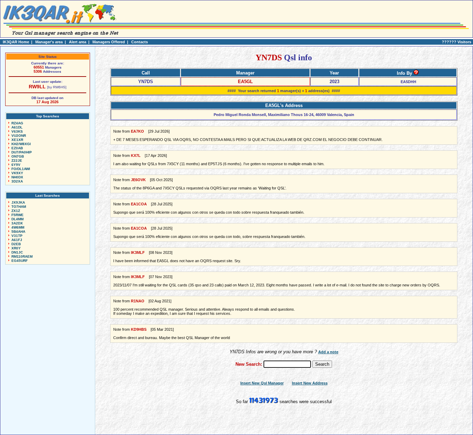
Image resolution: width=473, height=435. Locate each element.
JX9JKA (18, 202)
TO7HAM (18, 206)
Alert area (77, 42)
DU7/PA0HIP (21, 152)
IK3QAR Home (16, 42)
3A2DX (17, 223)
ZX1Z (15, 211)
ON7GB (17, 156)
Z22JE (16, 160)
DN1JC (17, 252)
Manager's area (49, 42)
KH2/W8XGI (21, 144)
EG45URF (19, 261)
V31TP (17, 236)
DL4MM (17, 219)
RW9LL (37, 86)
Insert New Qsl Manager (262, 383)
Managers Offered (108, 42)
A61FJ (16, 240)
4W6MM (17, 227)
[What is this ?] (416, 73)
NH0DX (17, 177)
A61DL (17, 127)
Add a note (328, 352)
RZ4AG (17, 123)
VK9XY (17, 173)
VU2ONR (18, 135)
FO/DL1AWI (20, 169)
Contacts (139, 42)
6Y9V (15, 165)
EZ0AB (17, 148)
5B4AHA (18, 231)
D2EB (16, 244)
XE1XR (17, 140)
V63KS (17, 131)
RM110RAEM (22, 256)
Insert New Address (310, 383)
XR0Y (16, 248)
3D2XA (17, 181)
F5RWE (17, 215)
